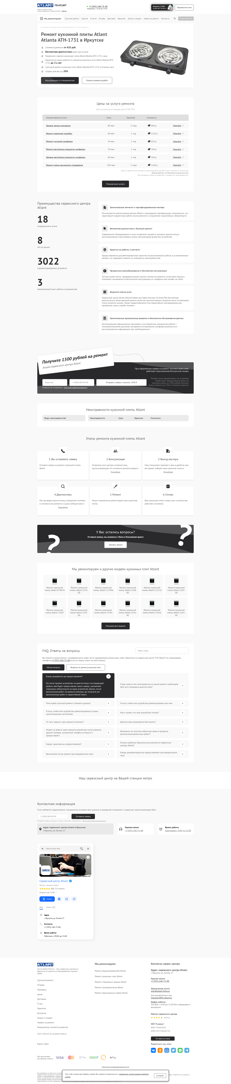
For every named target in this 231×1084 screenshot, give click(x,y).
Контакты (165, 18)
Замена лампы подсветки (58, 125)
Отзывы (102, 18)
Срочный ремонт (72, 18)
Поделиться (153, 1050)
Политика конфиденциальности (115, 1067)
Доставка (111, 18)
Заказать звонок (115, 545)
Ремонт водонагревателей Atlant (110, 970)
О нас (92, 18)
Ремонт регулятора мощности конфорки (65, 149)
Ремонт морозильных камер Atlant (111, 992)
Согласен (160, 1075)
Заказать (177, 125)
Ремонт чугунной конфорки (59, 141)
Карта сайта (43, 1044)
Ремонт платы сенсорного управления (64, 165)
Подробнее (115, 472)
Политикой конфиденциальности (94, 821)
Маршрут (49, 899)
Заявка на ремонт (151, 18)
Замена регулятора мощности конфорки (65, 157)
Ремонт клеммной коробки (59, 133)
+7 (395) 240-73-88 (98, 6)
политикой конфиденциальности (75, 388)
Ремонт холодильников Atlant (109, 987)
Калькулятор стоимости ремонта (52, 1027)
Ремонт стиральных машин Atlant (110, 982)
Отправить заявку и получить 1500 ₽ (121, 382)
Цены (84, 18)
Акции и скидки (134, 18)
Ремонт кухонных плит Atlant (108, 976)
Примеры (41, 989)
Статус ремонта (186, 18)
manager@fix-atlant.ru (161, 997)
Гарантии (121, 18)
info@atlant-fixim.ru (160, 991)
